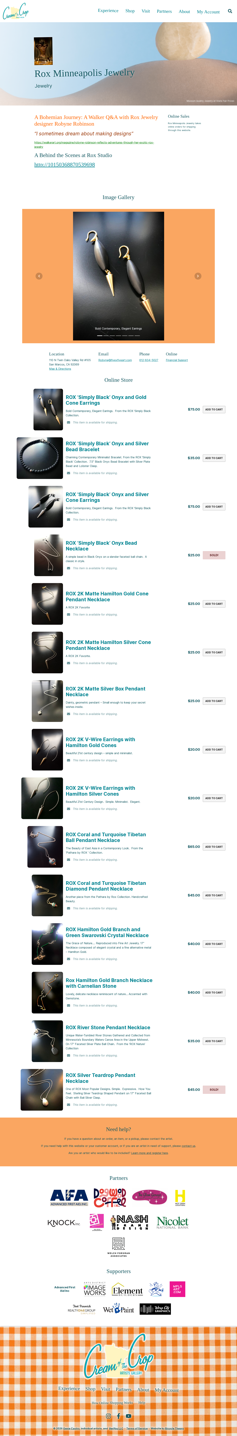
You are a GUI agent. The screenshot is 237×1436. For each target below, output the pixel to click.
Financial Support (177, 360)
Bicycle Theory (174, 1428)
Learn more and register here (149, 1153)
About (184, 11)
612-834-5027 (148, 360)
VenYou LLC (116, 1428)
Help (141, 1402)
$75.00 (194, 409)
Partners (164, 11)
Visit (146, 11)
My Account (208, 11)
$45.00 (194, 895)
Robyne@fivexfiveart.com (115, 360)
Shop (130, 10)
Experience (108, 10)
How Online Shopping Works (112, 1403)
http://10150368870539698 (64, 164)
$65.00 (194, 847)
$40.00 (194, 944)
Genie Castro (71, 1428)
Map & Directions (60, 368)
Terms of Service (137, 1428)
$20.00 (194, 749)
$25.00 (194, 555)
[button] (230, 11)
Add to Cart (214, 409)
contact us (188, 1146)
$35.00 (194, 458)
